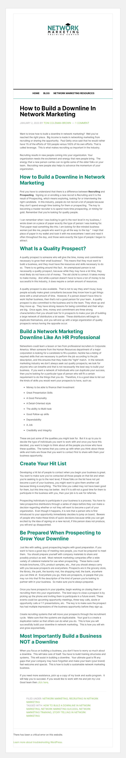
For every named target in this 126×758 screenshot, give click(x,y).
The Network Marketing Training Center (63, 28)
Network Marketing (55, 698)
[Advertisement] (69, 62)
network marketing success (59, 708)
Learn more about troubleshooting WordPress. (38, 742)
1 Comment (82, 122)
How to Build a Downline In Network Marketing (58, 111)
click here (43, 682)
